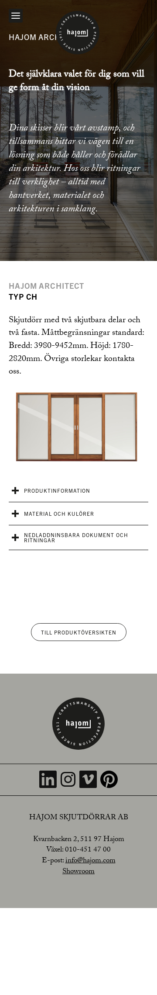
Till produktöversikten (78, 632)
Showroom (78, 872)
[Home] (77, 32)
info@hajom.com (90, 861)
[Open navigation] (16, 16)
